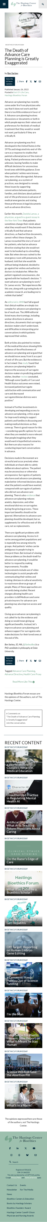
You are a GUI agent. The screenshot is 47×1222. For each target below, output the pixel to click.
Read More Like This (23, 681)
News (9, 1194)
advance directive (14, 674)
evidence (31, 495)
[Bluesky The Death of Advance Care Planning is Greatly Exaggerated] (36, 81)
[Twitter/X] (25, 1148)
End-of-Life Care (20, 92)
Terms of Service (31, 1178)
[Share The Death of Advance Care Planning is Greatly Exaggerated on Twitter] (31, 81)
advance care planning (24, 671)
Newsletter (12, 1189)
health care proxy (32, 674)
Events (23, 1185)
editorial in (16, 302)
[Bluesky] (27, 1155)
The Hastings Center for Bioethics (23, 4)
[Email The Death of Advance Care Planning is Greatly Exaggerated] (40, 81)
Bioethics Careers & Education (20, 1198)
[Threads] (19, 1155)
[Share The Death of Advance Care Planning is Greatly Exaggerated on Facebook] (27, 81)
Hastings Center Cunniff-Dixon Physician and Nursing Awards (21, 1214)
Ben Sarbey (12, 73)
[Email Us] (35, 1155)
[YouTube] (34, 1148)
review (24, 376)
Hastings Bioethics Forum (16, 95)
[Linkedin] (17, 1148)
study (25, 363)
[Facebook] (10, 1148)
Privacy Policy (16, 1178)
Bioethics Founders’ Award (19, 1208)
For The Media (26, 1189)
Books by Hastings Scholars (19, 1203)
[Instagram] (11, 1155)
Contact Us (12, 1185)
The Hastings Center (23, 1139)
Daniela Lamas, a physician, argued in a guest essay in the (22, 217)
